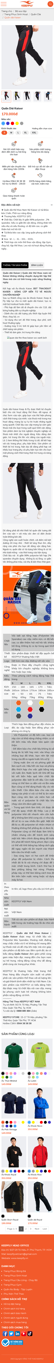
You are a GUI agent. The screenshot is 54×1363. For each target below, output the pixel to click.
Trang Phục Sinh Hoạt (15, 1275)
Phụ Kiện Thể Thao (14, 1294)
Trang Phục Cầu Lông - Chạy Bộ (20, 1280)
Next (37, 1228)
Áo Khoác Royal (8, 1174)
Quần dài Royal (35, 1219)
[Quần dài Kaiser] (6, 96)
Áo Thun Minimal (9, 1080)
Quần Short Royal (9, 1219)
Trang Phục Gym (12, 1285)
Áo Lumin (32, 1080)
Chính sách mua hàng (15, 1322)
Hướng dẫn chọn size (42, 128)
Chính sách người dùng (16, 1318)
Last (45, 1228)
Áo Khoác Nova (35, 1126)
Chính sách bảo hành (15, 1313)
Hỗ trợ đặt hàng (12, 1304)
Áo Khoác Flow (35, 1174)
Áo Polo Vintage (9, 1129)
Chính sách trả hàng (14, 1308)
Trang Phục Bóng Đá (15, 1271)
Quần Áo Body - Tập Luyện (18, 1289)
